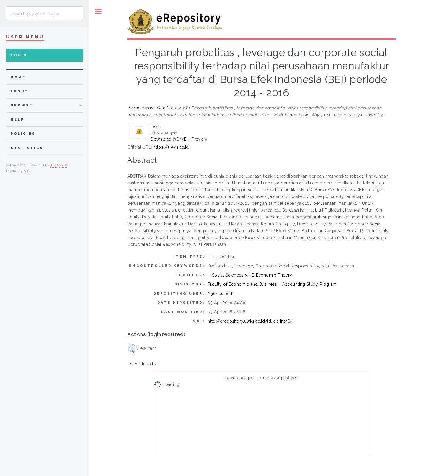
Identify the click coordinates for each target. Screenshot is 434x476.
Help (17, 119)
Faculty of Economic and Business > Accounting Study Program (272, 284)
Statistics (27, 148)
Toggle (98, 11)
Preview (199, 139)
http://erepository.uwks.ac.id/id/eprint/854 (251, 321)
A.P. (27, 171)
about (20, 91)
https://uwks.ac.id (171, 147)
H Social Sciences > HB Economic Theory (250, 275)
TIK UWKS (59, 165)
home (18, 77)
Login (19, 55)
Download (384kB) (169, 139)
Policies (23, 134)
